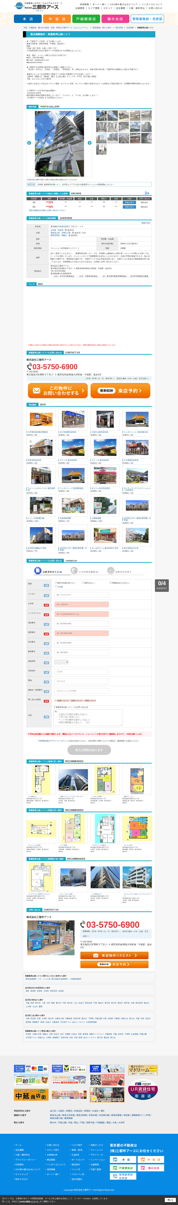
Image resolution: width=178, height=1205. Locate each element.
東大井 (114, 1003)
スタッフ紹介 (53, 1149)
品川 (62, 1034)
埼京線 (126, 1115)
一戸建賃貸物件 (75, 979)
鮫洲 (42, 1022)
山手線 (53, 230)
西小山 (132, 1018)
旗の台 (58, 1003)
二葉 (43, 1003)
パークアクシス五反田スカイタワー (39, 894)
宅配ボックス (97, 1144)
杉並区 (61, 991)
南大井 (70, 1003)
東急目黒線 (116, 1115)
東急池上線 (55, 233)
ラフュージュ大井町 (34, 845)
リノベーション (98, 1159)
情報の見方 (146, 223)
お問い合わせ (155, 8)
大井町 (44, 1018)
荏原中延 (77, 1018)
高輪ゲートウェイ (96, 1034)
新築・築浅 (77, 1149)
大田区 (46, 991)
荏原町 (110, 1018)
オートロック (78, 1159)
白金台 (74, 1034)
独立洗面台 (77, 1179)
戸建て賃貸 (96, 1169)
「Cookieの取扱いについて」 (29, 1201)
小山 (75, 1003)
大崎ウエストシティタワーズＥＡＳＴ (72, 796)
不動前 (117, 1018)
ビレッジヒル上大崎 (66, 894)
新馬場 (28, 1022)
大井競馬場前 (91, 1022)
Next (90, 143)
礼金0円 (75, 1154)
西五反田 (88, 1003)
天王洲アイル (65, 1022)
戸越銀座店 (86, 18)
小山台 (35, 1007)
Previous (29, 143)
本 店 (28, 18)
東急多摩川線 (56, 1118)
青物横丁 (35, 1022)
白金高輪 (134, 1034)
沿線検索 (80, 8)
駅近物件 (76, 1164)
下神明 (91, 1018)
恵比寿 (106, 1038)
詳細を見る (129, 202)
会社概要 (120, 8)
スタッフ (108, 8)
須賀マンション (129, 796)
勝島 (40, 1007)
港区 (27, 991)
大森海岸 (55, 1022)
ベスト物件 (77, 1144)
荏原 (32, 1003)
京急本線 (93, 1115)
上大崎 (28, 1007)
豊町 (53, 1003)
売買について (76, 701)
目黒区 (39, 991)
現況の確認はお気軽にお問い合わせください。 (48, 210)
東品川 (146, 1003)
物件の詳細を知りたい (66, 583)
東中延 (107, 1003)
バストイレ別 (78, 1174)
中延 (64, 1003)
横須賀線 (68, 1118)
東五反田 (65, 226)
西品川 (120, 1003)
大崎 (132, 1003)
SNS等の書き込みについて (124, 4)
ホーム (18, 1144)
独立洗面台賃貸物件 (59, 979)
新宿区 (33, 991)
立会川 (48, 1022)
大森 (114, 1122)
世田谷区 (53, 991)
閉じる (170, 1200)
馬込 (76, 1122)
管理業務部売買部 (126, 1176)
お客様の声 (52, 1154)
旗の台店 (115, 18)
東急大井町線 (68, 1115)
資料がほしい (89, 583)
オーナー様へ (99, 4)
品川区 (58, 226)
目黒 (39, 1018)
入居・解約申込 (137, 8)
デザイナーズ (97, 1154)
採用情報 (84, 4)
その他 (60, 587)
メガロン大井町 (97, 796)
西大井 (38, 1003)
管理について (90, 701)
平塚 (95, 1003)
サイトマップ (21, 1174)
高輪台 (64, 235)
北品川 (81, 1003)
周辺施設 (51, 1159)
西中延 (127, 1003)
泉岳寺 (120, 1034)
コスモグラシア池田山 (99, 845)
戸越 (27, 1003)
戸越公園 (98, 1018)
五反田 (60, 230)
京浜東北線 (104, 1115)
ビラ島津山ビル (97, 894)
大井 (48, 1003)
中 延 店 (57, 18)
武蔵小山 (124, 1018)
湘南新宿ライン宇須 (140, 1115)
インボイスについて (152, 4)
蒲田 (108, 1122)
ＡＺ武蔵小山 (32, 796)
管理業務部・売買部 (147, 19)
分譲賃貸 (95, 1164)
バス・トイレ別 (44, 979)
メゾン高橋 (63, 845)
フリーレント (97, 1149)
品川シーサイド (78, 1022)
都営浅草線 (55, 235)
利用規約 (43, 741)
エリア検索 (94, 8)
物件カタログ (21, 1179)
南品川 (100, 1003)
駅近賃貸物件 (31, 979)
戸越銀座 (68, 1018)
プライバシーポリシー (59, 741)
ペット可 (76, 1169)
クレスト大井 (128, 845)
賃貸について (62, 701)
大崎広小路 (66, 233)
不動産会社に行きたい (121, 583)
